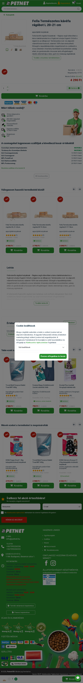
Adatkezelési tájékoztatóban (37, 343)
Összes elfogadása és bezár (53, 356)
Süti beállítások (24, 347)
